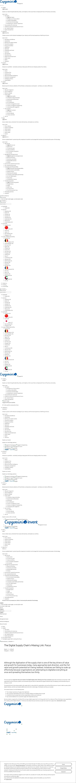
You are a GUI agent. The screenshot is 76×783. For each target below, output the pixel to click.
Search (1, 612)
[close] (1, 5)
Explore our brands (6, 440)
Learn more (4, 14)
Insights (6, 9)
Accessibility (9, 711)
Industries (7, 32)
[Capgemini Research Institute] (39, 401)
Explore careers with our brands (9, 516)
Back (8, 17)
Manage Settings (63, 768)
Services (6, 64)
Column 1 (8, 736)
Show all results (3, 624)
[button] (5, 286)
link (3, 9)
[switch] (12, 199)
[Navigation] (2, 5)
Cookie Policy (11, 755)
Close (1, 609)
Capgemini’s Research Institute (19, 679)
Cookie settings (9, 717)
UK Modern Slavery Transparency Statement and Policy (16, 716)
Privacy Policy (9, 713)
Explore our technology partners (9, 442)
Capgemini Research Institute (8, 402)
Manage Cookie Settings (20, 765)
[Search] (0, 5)
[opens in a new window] (37, 658)
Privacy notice (11, 758)
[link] (11, 3)
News (6, 119)
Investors (8, 708)
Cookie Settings (11, 756)
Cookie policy (9, 719)
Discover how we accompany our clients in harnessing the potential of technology (20, 600)
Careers (6, 83)
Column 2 (8, 749)
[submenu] (6, 547)
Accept (63, 764)
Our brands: (6, 726)
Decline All (63, 771)
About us (6, 136)
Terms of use (9, 709)
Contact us (11, 747)
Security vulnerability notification (12, 714)
